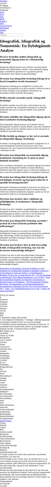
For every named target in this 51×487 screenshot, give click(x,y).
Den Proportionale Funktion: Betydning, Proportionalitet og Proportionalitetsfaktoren (24, 283)
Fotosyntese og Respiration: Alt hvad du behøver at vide (22, 268)
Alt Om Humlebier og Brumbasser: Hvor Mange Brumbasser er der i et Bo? (25, 276)
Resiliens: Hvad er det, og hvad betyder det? (17, 275)
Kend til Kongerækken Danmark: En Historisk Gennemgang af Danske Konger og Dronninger (25, 279)
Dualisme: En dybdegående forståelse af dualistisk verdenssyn (24, 271)
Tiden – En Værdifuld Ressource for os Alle (22, 289)
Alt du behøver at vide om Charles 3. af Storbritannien (21, 273)
